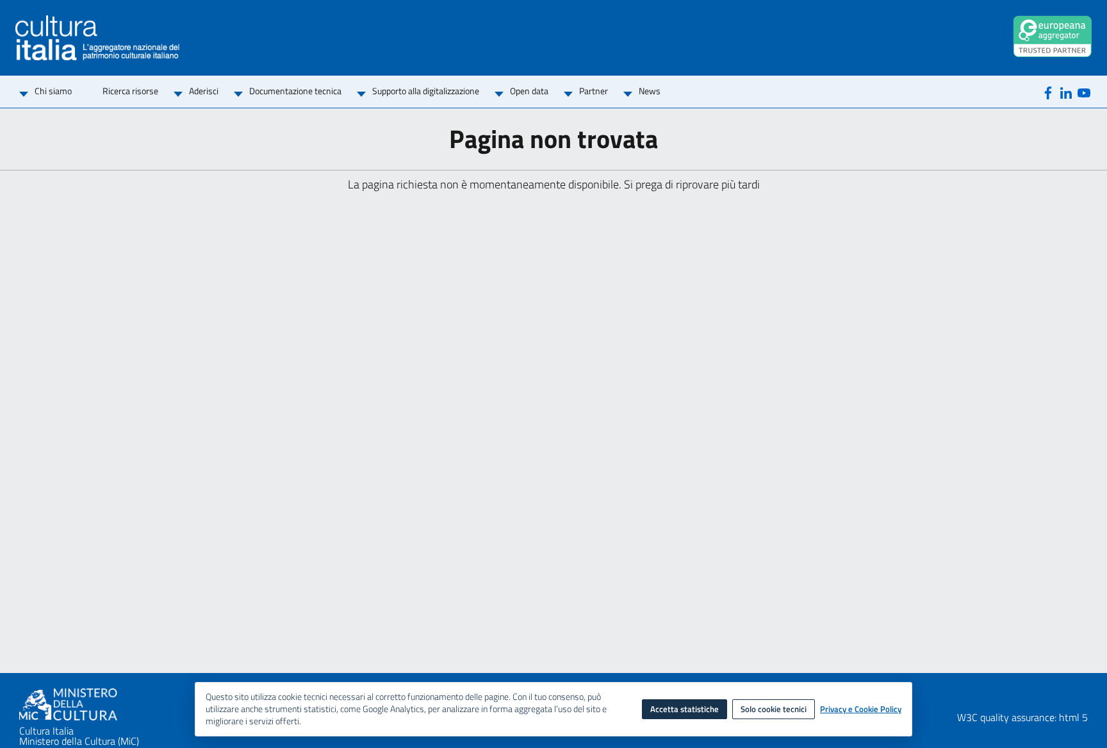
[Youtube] (1084, 92)
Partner (593, 90)
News (649, 90)
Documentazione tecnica (295, 90)
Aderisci (203, 90)
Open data (529, 90)
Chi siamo (53, 90)
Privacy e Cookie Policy (860, 709)
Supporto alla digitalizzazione (425, 90)
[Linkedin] (1066, 92)
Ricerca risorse (130, 90)
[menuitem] (53, 92)
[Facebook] (1048, 92)
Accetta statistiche (684, 708)
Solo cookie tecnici (774, 708)
